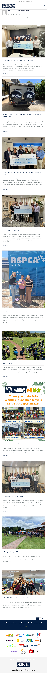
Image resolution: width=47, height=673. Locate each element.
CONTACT (32, 659)
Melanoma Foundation (11, 230)
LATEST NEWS (18, 659)
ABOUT (14, 659)
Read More (5, 73)
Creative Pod (38, 669)
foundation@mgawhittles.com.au (26, 1)
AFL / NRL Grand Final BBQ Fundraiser (16, 597)
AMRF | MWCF (8, 363)
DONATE (35, 659)
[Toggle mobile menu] (44, 5)
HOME (11, 659)
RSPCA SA (6, 311)
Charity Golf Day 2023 (10, 552)
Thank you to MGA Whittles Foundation (16, 444)
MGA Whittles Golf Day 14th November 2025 (18, 60)
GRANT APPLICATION (25, 659)
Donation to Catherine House (13, 496)
